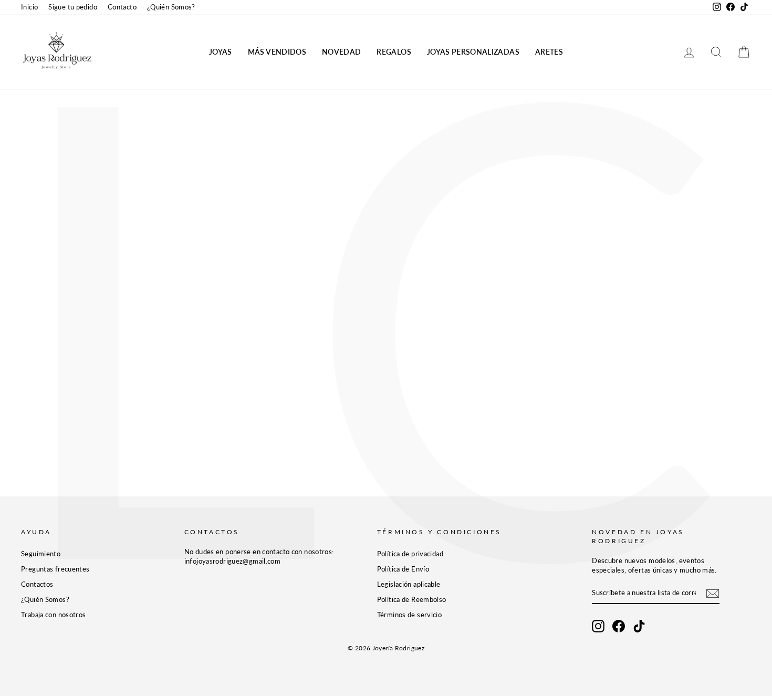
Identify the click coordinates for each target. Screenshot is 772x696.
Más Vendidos (277, 51)
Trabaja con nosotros (53, 614)
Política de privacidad (410, 553)
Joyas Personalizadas (473, 51)
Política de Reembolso (411, 599)
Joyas (220, 51)
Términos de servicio (409, 614)
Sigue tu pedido (72, 7)
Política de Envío (403, 569)
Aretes (549, 51)
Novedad (341, 51)
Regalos (394, 51)
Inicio (29, 7)
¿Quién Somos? (171, 7)
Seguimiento (40, 553)
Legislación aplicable (409, 584)
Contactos (37, 584)
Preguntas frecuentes (55, 569)
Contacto (122, 7)
